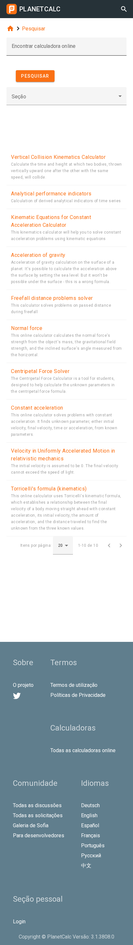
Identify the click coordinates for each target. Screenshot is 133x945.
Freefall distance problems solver (52, 298)
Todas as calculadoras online (83, 750)
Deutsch (90, 805)
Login (19, 921)
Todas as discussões (37, 805)
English (89, 815)
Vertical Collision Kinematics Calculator (58, 157)
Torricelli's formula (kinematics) (49, 489)
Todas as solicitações (38, 815)
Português (93, 845)
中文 (86, 866)
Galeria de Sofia (30, 825)
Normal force (26, 328)
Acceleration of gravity (38, 255)
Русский (91, 855)
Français (90, 835)
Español (90, 825)
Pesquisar (33, 29)
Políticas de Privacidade (78, 695)
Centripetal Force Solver (40, 371)
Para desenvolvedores (38, 835)
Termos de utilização (73, 685)
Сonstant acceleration (37, 408)
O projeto (23, 685)
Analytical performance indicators (51, 194)
